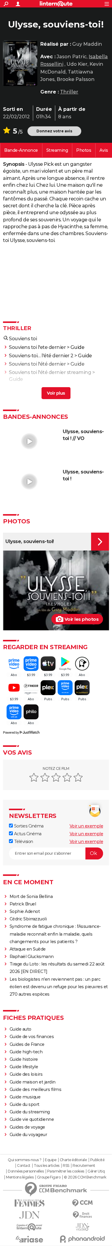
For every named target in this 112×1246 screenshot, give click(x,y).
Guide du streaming (30, 1112)
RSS (66, 1166)
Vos (103, 150)
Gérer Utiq (96, 1171)
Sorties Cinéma (28, 826)
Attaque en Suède (28, 949)
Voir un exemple (86, 826)
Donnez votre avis (54, 131)
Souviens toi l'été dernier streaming (50, 372)
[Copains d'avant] (29, 1227)
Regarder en (57, 150)
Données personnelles (26, 1171)
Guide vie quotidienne (32, 1119)
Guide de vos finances (32, 1036)
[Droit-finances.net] (82, 1215)
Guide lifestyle (24, 1066)
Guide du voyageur (28, 1134)
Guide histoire (24, 1059)
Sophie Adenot (25, 911)
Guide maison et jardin (33, 1082)
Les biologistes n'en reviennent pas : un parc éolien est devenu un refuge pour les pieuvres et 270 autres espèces (59, 987)
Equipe (50, 1160)
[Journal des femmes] (29, 1203)
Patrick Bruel (23, 904)
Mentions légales (19, 1177)
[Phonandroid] (82, 1239)
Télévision (23, 841)
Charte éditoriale (73, 1160)
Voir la (21, 150)
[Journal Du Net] (29, 1215)
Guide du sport (24, 1104)
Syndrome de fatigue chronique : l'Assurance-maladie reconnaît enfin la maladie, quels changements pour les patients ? (55, 934)
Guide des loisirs (26, 1074)
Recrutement (84, 1166)
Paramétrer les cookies (65, 1171)
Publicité (97, 1160)
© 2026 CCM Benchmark (85, 1177)
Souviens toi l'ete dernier (37, 347)
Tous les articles (46, 1166)
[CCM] (82, 1203)
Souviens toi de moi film (36, 388)
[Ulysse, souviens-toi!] (20, 63)
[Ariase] (29, 1239)
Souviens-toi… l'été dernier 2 (41, 355)
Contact (23, 1166)
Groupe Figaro (49, 1177)
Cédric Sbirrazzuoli (28, 919)
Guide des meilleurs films (36, 1089)
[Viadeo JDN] (82, 1227)
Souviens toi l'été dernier (37, 364)
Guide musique (25, 1097)
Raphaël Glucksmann (32, 956)
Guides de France (27, 1044)
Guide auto (20, 1029)
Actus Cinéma (27, 833)
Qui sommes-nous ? (25, 1160)
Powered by (11, 732)
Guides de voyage (27, 1127)
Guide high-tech (26, 1052)
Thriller (69, 92)
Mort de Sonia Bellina (31, 896)
